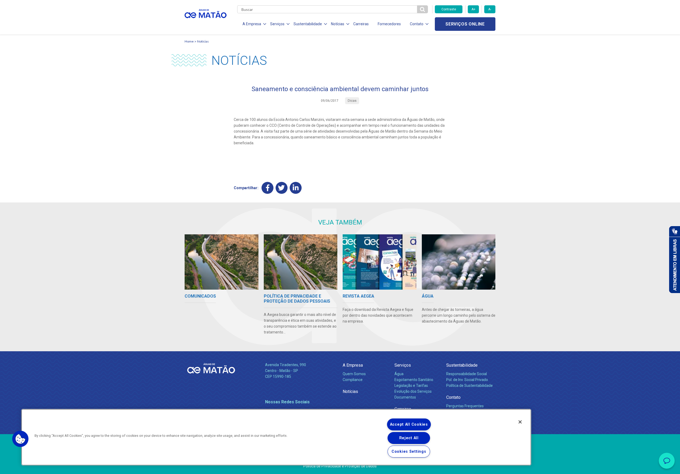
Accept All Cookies (409, 424)
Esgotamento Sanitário (413, 380)
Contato (453, 397)
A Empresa (353, 365)
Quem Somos (354, 374)
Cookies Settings (409, 451)
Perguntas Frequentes (465, 406)
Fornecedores (389, 24)
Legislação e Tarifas (411, 385)
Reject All (409, 438)
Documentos (405, 397)
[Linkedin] (296, 188)
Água (398, 374)
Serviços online (465, 24)
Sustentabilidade (462, 365)
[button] (20, 438)
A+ (473, 9)
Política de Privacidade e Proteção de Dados (340, 466)
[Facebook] (268, 188)
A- (489, 9)
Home (189, 41)
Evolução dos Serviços (413, 391)
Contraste (448, 9)
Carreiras (361, 24)
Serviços (402, 365)
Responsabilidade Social (466, 374)
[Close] (520, 422)
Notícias (203, 41)
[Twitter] (282, 188)
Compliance (353, 380)
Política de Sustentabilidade (469, 385)
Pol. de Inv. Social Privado (467, 380)
